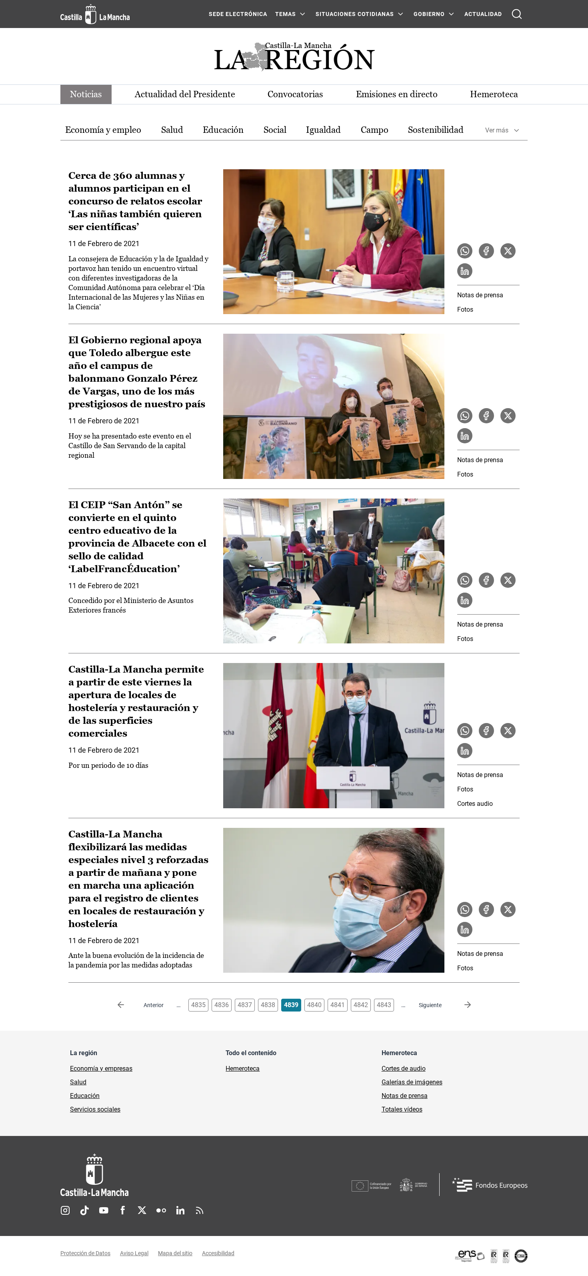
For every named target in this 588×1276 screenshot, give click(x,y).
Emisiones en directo (397, 94)
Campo (374, 130)
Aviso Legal (134, 1253)
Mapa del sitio (175, 1253)
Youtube (103, 1210)
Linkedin (180, 1210)
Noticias (86, 94)
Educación (223, 130)
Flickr (161, 1210)
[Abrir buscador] (517, 14)
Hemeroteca (494, 94)
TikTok (84, 1210)
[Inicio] (168, 1175)
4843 (384, 1005)
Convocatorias (295, 94)
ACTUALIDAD (483, 14)
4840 (314, 1005)
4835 (198, 1005)
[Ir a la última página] (461, 1005)
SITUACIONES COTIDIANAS (355, 14)
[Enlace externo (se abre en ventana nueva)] (491, 1256)
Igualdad (323, 130)
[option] (103, 130)
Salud (172, 130)
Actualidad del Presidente (185, 94)
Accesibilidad (218, 1253)
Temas (285, 14)
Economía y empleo (103, 130)
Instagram (65, 1210)
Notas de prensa (480, 295)
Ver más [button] (496, 130)
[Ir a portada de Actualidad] (294, 59)
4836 (221, 1005)
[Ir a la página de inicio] (95, 14)
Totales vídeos (402, 1109)
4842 (361, 1005)
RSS (199, 1210)
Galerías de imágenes (412, 1082)
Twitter (142, 1210)
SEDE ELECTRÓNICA (238, 14)
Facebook (122, 1210)
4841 (337, 1005)
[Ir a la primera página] (127, 1005)
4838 (268, 1005)
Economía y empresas (101, 1068)
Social (275, 130)
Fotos (465, 309)
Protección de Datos (85, 1253)
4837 (245, 1005)
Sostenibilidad (436, 130)
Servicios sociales (95, 1109)
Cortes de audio (404, 1068)
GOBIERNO (429, 14)
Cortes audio (475, 803)
